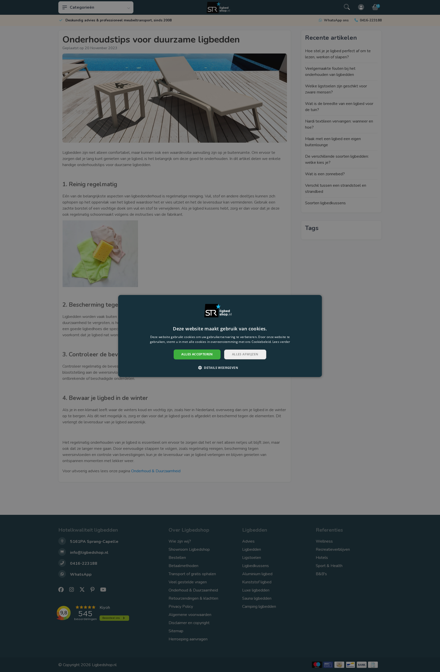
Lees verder (281, 342)
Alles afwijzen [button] (245, 354)
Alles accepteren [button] (197, 354)
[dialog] (220, 336)
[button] (220, 368)
